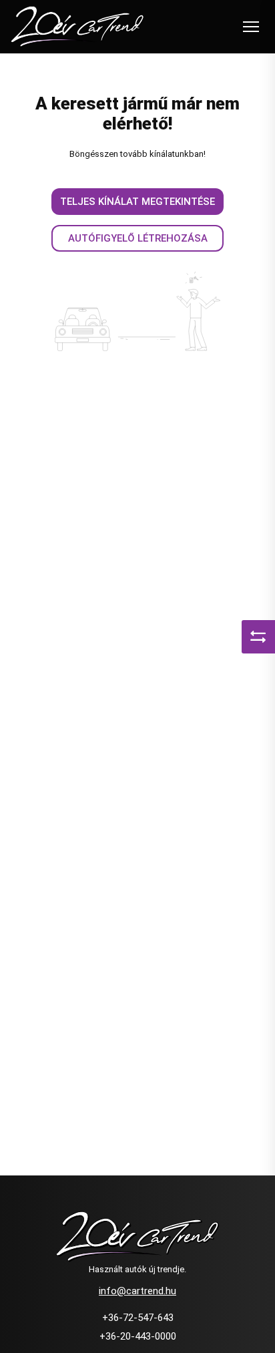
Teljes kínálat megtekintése (137, 202)
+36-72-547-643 (138, 1318)
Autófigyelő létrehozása (138, 238)
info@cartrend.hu (137, 1291)
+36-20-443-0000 (137, 1336)
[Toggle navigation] (251, 26)
